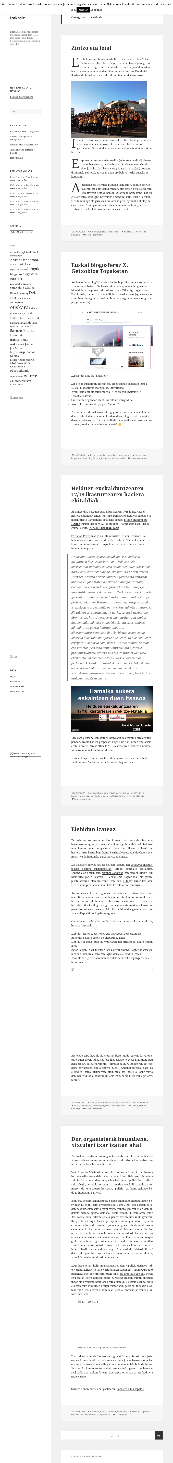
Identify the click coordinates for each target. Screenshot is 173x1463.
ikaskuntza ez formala (21, 326)
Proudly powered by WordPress (86, 1456)
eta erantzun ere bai (132, 1273)
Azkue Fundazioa (24, 260)
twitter (30, 376)
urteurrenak (16, 384)
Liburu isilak (16, 157)
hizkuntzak (124, 792)
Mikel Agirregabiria (22, 359)
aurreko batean (86, 286)
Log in (13, 676)
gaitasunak (15, 313)
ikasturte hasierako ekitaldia (125, 1105)
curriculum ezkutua (22, 287)
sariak (127, 455)
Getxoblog (87, 458)
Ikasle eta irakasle (19, 15)
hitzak (36, 318)
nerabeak (93, 1414)
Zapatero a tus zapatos (130, 1389)
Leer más (96, 9)
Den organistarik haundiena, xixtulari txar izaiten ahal (109, 1141)
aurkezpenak (88, 796)
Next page (159, 1435)
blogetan (16, 274)
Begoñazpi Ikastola (18, 269)
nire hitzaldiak (118, 458)
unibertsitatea (23, 380)
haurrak (25, 318)
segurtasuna (104, 1414)
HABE (14, 318)
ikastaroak (17, 330)
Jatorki (29, 344)
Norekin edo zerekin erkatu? (24, 144)
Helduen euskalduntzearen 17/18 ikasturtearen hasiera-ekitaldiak (108, 494)
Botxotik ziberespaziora (21, 96)
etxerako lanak (16, 302)
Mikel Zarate (16, 363)
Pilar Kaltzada (19, 371)
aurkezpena (16, 255)
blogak (33, 268)
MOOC (27, 363)
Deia (33, 292)
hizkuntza (15, 322)
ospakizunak (113, 231)
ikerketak (144, 1102)
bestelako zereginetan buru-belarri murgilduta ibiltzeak (106, 844)
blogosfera (30, 274)
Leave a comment (93, 234)
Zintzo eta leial (91, 47)
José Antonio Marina (84, 1172)
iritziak (103, 231)
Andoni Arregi (17, 252)
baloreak (128, 231)
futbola (33, 308)
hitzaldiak (94, 231)
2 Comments (121, 1414)
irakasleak (17, 344)
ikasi (34, 322)
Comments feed (17, 686)
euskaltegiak (98, 1105)
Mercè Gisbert (79, 1160)
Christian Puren (81, 536)
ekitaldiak (101, 455)
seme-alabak (16, 376)
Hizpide (26, 323)
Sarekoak (111, 1411)
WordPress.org (17, 691)
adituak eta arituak (99, 1102)
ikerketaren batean (91, 909)
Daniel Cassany (19, 293)
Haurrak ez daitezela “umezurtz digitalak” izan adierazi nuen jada (111, 1356)
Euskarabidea (101, 796)
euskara (19, 307)
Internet (16, 335)
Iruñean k (104, 527)
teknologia (122, 1411)
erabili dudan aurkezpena (118, 294)
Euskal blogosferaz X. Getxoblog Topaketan (99, 268)
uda (12, 380)
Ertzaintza (137, 1411)
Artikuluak (32, 252)
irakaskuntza (19, 340)
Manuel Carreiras (112, 872)
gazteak (27, 313)
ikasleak (75, 1414)
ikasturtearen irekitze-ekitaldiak (130, 796)
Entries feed (15, 681)
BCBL (126, 881)
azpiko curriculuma (20, 264)
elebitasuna (24, 298)
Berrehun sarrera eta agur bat (24, 131)
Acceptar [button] (83, 9)
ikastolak (30, 331)
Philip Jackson (17, 366)
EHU (13, 298)
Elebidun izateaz (93, 829)
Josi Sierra (16, 348)
